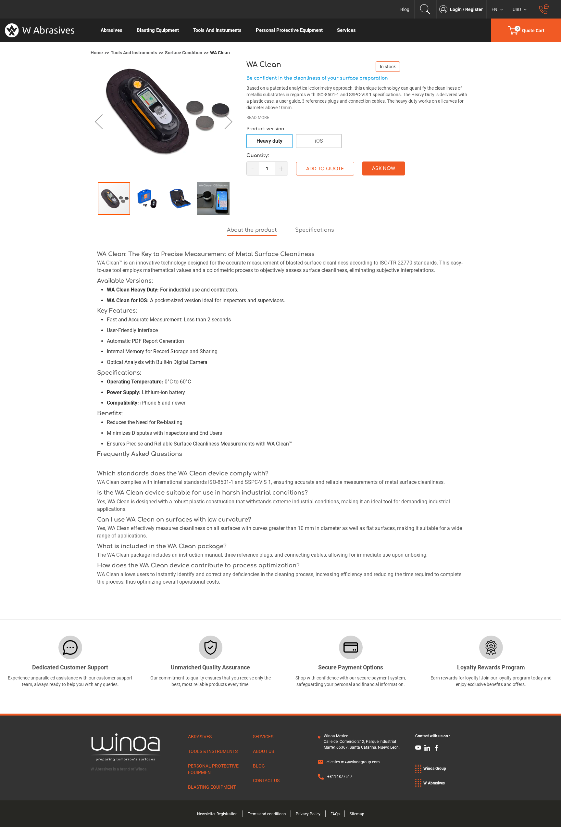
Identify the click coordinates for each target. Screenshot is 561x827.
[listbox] (358, 143)
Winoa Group (434, 768)
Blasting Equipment (212, 787)
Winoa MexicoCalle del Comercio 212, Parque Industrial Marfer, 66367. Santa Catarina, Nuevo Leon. (362, 741)
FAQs (335, 814)
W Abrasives (434, 783)
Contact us (266, 780)
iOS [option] (319, 141)
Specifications (314, 230)
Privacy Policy (308, 814)
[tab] (252, 230)
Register (474, 9)
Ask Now (383, 168)
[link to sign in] (444, 9)
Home (97, 52)
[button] (104, 121)
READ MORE (257, 117)
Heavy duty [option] (269, 141)
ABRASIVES (200, 736)
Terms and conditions (267, 814)
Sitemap (357, 814)
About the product (252, 230)
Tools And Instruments (134, 52)
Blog (404, 9)
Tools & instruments (213, 751)
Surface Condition (183, 52)
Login (456, 9)
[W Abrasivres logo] (47, 30)
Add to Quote (325, 168)
